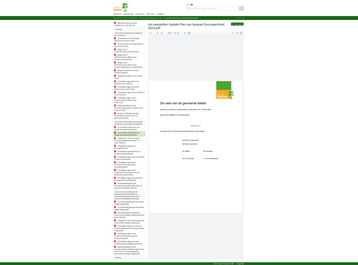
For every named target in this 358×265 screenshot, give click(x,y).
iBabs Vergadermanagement (222, 264)
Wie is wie (150, 14)
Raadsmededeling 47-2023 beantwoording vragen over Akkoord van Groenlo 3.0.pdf (128, 108)
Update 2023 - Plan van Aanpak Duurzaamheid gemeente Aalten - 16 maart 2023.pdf (127, 140)
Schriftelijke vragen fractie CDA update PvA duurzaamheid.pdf (129, 158)
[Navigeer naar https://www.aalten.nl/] (121, 7)
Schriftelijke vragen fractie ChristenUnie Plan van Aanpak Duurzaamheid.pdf (125, 164)
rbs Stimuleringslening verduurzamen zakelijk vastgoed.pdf (129, 208)
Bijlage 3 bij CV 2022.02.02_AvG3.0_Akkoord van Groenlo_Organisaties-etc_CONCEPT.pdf (128, 65)
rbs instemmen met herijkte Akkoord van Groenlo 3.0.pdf (128, 45)
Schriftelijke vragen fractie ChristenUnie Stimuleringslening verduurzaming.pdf (125, 236)
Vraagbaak (160, 14)
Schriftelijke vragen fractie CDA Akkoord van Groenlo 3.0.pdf (126, 88)
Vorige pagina (238, 24)
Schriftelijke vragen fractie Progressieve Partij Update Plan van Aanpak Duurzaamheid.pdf (126, 172)
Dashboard (117, 14)
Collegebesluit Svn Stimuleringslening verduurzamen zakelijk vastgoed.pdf (129, 221)
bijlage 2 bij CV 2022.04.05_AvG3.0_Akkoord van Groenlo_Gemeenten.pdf (125, 57)
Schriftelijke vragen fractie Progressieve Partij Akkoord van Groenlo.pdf (125, 100)
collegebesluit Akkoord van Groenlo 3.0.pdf (128, 77)
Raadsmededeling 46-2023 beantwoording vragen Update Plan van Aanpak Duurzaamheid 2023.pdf (128, 185)
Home (125, 18)
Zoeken (188, 5)
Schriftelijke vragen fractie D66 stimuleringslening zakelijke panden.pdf (128, 242)
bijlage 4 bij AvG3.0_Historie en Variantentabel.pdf (126, 71)
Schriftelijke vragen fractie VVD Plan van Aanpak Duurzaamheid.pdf (128, 179)
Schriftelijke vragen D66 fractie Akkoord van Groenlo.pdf (126, 82)
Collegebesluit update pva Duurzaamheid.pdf (125, 147)
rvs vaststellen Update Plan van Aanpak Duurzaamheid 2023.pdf (126, 128)
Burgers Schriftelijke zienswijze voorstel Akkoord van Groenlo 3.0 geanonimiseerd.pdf (126, 115)
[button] (241, 8)
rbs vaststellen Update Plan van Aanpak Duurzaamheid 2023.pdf (127, 134)
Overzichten (139, 14)
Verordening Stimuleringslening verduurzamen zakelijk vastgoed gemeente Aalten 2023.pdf (129, 215)
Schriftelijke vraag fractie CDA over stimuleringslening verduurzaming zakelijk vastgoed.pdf (129, 228)
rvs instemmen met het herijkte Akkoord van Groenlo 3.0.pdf (127, 39)
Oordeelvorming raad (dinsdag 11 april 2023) (150, 18)
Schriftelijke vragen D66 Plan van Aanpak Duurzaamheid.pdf (127, 152)
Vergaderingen (128, 14)
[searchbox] (212, 8)
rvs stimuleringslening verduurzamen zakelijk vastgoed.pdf (129, 203)
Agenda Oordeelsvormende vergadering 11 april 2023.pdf (125, 24)
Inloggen (239, 264)
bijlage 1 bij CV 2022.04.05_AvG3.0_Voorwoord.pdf (126, 50)
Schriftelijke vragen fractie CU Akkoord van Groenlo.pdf (129, 93)
